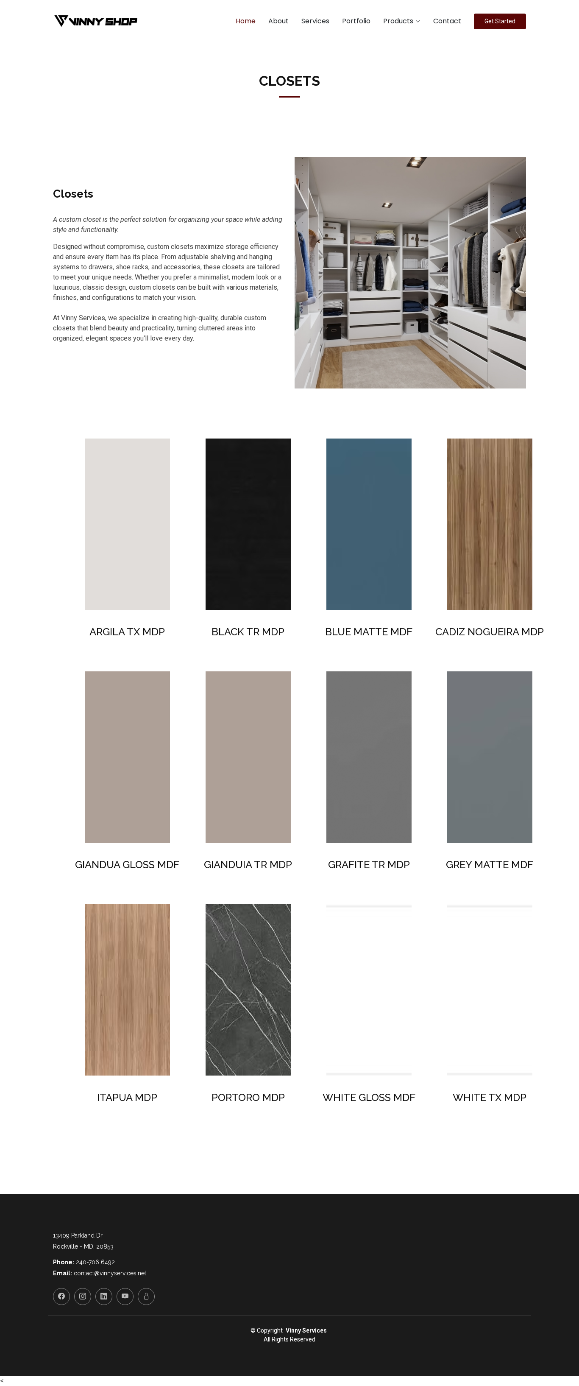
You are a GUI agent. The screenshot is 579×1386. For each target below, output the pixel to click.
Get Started (499, 21)
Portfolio (356, 21)
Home (246, 21)
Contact (447, 21)
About (278, 21)
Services (315, 21)
